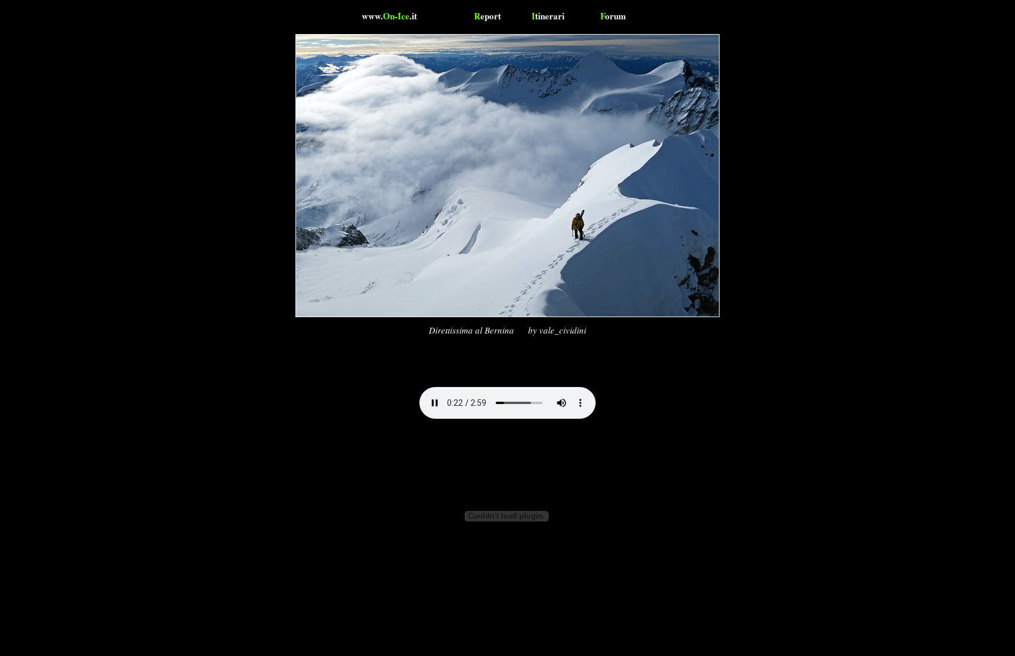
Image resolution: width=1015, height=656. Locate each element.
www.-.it (389, 15)
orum (613, 15)
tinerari (548, 15)
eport (487, 15)
